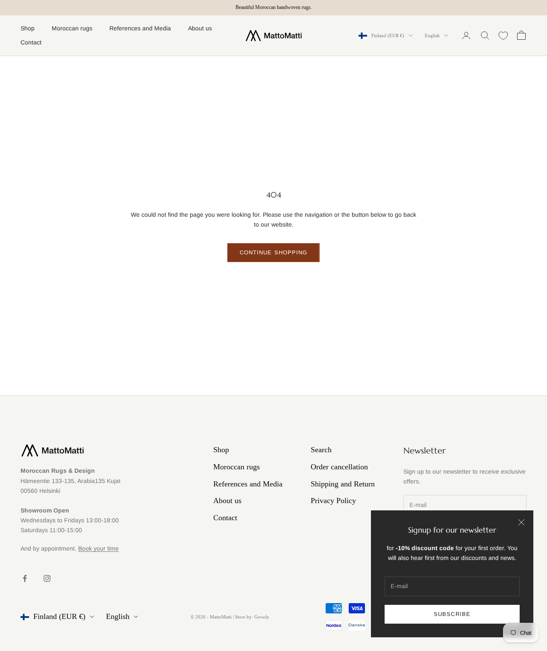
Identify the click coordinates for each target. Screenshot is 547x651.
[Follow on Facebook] (25, 578)
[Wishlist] (503, 35)
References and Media (140, 28)
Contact (31, 42)
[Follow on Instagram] (47, 578)
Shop (28, 28)
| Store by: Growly (251, 616)
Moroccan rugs (72, 28)
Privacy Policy (333, 500)
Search (321, 449)
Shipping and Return (343, 484)
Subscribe (452, 614)
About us (200, 28)
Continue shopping (273, 252)
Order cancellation (339, 466)
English (432, 35)
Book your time (98, 548)
